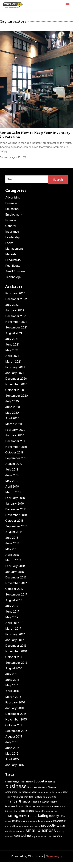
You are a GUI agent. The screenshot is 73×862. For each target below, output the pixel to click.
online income (28, 821)
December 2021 (15, 316)
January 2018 (14, 571)
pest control (28, 826)
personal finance (13, 826)
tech (17, 835)
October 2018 (14, 520)
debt (65, 791)
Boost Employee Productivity (19, 782)
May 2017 (11, 617)
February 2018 (15, 566)
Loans (9, 243)
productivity (50, 825)
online (16, 820)
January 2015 (14, 765)
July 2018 (11, 537)
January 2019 (14, 503)
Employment (13, 214)
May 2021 (11, 350)
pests (37, 826)
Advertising (12, 197)
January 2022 (14, 310)
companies (11, 791)
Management (14, 248)
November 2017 (16, 583)
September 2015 (16, 731)
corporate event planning (49, 792)
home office (23, 806)
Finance (10, 220)
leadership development (46, 811)
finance (11, 801)
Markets (10, 254)
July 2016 (11, 674)
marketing (39, 816)
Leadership (12, 237)
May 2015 (11, 753)
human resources (42, 806)
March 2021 (13, 361)
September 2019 (16, 458)
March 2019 (13, 492)
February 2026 (15, 293)
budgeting (50, 782)
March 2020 (13, 424)
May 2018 (11, 549)
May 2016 (11, 685)
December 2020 (16, 378)
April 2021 (12, 356)
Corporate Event (27, 791)
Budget (38, 781)
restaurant (19, 831)
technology (29, 835)
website (57, 835)
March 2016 (13, 696)
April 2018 (12, 554)
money (54, 816)
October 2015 (14, 725)
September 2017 (16, 594)
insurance (60, 806)
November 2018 (16, 515)
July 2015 (11, 742)
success (9, 836)
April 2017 (12, 623)
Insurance (12, 231)
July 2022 (12, 304)
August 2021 (13, 333)
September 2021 (16, 327)
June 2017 (12, 611)
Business (11, 203)
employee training (46, 796)
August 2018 (13, 532)
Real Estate (12, 265)
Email (31, 797)
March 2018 (13, 560)
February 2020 (15, 429)
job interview (11, 811)
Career (52, 787)
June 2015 (12, 748)
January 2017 (14, 640)
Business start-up (37, 787)
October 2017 (14, 589)
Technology (13, 277)
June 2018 (12, 543)
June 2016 (12, 679)
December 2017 (16, 577)
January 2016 (14, 708)
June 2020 (12, 407)
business (16, 786)
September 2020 (16, 395)
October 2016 (14, 657)
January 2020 (14, 435)
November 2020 (16, 384)
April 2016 (12, 691)
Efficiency (23, 797)
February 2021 (15, 367)
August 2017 (13, 600)
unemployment (45, 836)
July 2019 (11, 469)
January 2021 (14, 373)
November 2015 (16, 719)
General (10, 226)
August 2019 (13, 464)
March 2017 (13, 628)
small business (41, 830)
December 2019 (16, 441)
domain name (11, 797)
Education (12, 209)
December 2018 (16, 509)
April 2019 (12, 486)
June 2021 (12, 344)
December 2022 (16, 299)
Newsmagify (54, 856)
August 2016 (13, 668)
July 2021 (11, 339)
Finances (24, 801)
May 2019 (11, 481)
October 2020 (14, 390)
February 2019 (15, 498)
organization (59, 820)
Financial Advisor (41, 801)
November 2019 (16, 446)
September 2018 (16, 526)
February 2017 (15, 634)
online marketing (44, 821)
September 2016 (16, 662)
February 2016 (15, 702)
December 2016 (16, 645)
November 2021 (16, 321)
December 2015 (15, 714)
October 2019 (14, 452)
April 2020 (12, 418)
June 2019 (12, 475)
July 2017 (11, 606)
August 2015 (13, 736)
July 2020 (12, 401)
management (17, 815)
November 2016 (16, 651)
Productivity (13, 260)
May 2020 (12, 412)
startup (60, 831)
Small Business (15, 271)
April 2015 (12, 759)
